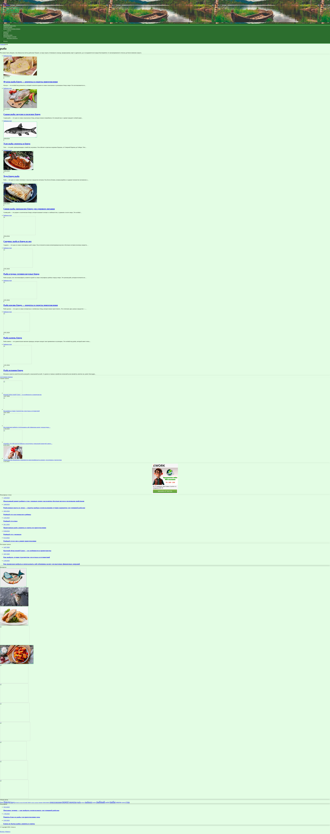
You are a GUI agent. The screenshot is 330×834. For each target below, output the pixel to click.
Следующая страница (6, 377)
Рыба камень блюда (12, 338)
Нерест (6, 32)
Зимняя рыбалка (9, 26)
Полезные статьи (9, 36)
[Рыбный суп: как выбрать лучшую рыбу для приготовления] (13, 586)
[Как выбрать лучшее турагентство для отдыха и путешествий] (12, 409)
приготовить (46, 802)
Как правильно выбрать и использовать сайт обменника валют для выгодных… (26, 427)
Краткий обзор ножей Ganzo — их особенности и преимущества (22, 394)
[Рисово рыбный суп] (14, 682)
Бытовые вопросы (12, 38)
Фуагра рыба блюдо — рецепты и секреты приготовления (30, 82)
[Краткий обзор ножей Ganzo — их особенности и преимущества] (12, 393)
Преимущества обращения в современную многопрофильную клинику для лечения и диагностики (32, 460)
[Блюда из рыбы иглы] (14, 644)
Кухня (5, 33)
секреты (118, 802)
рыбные (94, 802)
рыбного (88, 802)
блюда (7, 802)
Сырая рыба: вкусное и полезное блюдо (21, 114)
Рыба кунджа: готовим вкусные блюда (21, 274)
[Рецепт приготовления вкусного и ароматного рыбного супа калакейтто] (13, 759)
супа (128, 802)
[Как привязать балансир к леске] (14, 605)
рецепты (73, 802)
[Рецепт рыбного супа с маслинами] (15, 740)
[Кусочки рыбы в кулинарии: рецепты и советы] (14, 625)
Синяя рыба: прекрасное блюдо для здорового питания (29, 209)
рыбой (107, 802)
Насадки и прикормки (11, 29)
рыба (79, 802)
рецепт (65, 802)
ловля (29, 802)
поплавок (40, 802)
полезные (36, 802)
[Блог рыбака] (9, 17)
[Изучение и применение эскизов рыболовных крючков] (14, 702)
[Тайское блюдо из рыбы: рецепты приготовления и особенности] (17, 663)
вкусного (17, 802)
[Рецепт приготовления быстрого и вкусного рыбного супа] (14, 779)
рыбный (100, 802)
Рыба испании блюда (13, 370)
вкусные (21, 802)
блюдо (12, 802)
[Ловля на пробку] (14, 798)
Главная (2, 44)
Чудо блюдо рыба (11, 176)
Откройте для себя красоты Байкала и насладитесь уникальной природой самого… (27, 443)
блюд (1, 802)
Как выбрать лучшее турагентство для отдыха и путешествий (21, 411)
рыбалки (83, 802)
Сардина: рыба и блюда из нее (17, 241)
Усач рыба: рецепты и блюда (16, 144)
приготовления (56, 802)
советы (123, 802)
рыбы (113, 802)
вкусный (25, 802)
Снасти (9, 30)
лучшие (32, 802)
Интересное (7, 35)
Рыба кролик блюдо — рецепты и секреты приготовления (30, 305)
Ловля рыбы (7, 27)
